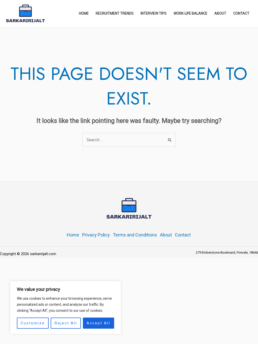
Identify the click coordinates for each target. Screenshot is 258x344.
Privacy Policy (96, 234)
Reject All (66, 323)
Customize (33, 323)
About (166, 234)
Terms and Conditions (135, 234)
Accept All (98, 323)
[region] (65, 307)
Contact (183, 234)
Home (73, 234)
